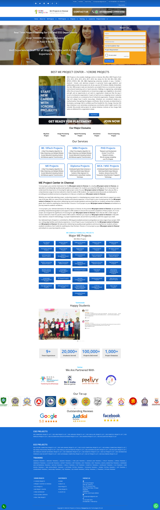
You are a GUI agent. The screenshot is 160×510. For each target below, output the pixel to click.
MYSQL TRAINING (90, 469)
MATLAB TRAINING (57, 465)
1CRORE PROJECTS (39, 481)
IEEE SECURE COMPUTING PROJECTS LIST (44, 447)
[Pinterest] (57, 3)
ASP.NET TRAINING (66, 463)
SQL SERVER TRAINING (78, 469)
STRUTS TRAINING (108, 461)
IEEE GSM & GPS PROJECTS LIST (95, 434)
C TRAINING (100, 469)
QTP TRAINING (121, 467)
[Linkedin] (44, 3)
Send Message (109, 61)
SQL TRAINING (66, 469)
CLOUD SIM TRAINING (53, 463)
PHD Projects (62, 19)
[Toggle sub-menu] (56, 19)
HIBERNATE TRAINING (39, 463)
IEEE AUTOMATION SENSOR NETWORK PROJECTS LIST (63, 436)
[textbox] (123, 45)
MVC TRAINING (96, 463)
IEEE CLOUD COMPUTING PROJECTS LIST (89, 447)
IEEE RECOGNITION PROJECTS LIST (107, 436)
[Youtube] (48, 3)
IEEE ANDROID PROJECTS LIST (88, 436)
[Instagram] (52, 3)
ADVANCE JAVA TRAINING (94, 461)
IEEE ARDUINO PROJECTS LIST (76, 434)
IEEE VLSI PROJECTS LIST (107, 452)
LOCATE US (62, 492)
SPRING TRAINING (120, 461)
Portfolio (81, 1)
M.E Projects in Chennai (59, 11)
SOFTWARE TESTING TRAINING (74, 467)
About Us (42, 19)
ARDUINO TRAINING (52, 461)
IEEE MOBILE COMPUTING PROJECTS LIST (114, 447)
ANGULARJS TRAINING (54, 469)
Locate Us (92, 19)
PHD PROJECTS (63, 489)
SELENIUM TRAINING (91, 467)
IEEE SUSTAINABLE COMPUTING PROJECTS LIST (71, 454)
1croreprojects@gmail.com (99, 1)
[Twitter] (40, 3)
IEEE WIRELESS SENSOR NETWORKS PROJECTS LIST (47, 452)
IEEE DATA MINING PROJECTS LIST (67, 447)
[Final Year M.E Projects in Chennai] (99, 12)
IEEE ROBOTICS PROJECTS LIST (114, 434)
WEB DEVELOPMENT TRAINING (54, 467)
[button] (41, 324)
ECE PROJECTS (38, 486)
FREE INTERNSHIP (39, 492)
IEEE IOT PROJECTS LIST (91, 454)
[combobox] (125, 45)
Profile (74, 1)
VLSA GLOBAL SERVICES (41, 494)
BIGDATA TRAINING (65, 461)
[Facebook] (36, 3)
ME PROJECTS (63, 486)
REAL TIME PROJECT (40, 497)
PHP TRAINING (80, 465)
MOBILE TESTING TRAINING (107, 467)
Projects (72, 19)
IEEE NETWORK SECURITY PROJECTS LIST (96, 449)
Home (36, 19)
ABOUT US (62, 484)
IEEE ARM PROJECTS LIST (59, 434)
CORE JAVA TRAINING (79, 461)
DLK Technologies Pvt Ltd (96, 508)
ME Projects (50, 19)
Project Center (100, 19)
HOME (61, 481)
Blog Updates (122, 5)
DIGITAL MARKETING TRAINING (110, 463)
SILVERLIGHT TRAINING (106, 465)
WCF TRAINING (86, 463)
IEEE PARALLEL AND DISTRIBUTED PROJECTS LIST (70, 449)
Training (82, 19)
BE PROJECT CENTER (40, 489)
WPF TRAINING (76, 463)
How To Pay (88, 1)
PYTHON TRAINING (110, 469)
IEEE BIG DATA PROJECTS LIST (117, 449)
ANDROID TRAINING (39, 461)
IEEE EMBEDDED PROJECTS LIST (42, 434)
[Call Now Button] (4, 506)
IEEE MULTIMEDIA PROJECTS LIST (109, 454)
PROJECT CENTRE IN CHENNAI (42, 484)
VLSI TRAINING (118, 465)
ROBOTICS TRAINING (92, 465)
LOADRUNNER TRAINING (40, 469)
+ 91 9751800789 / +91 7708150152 (116, 1)
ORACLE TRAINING (69, 465)
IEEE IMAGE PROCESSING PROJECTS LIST (44, 449)
